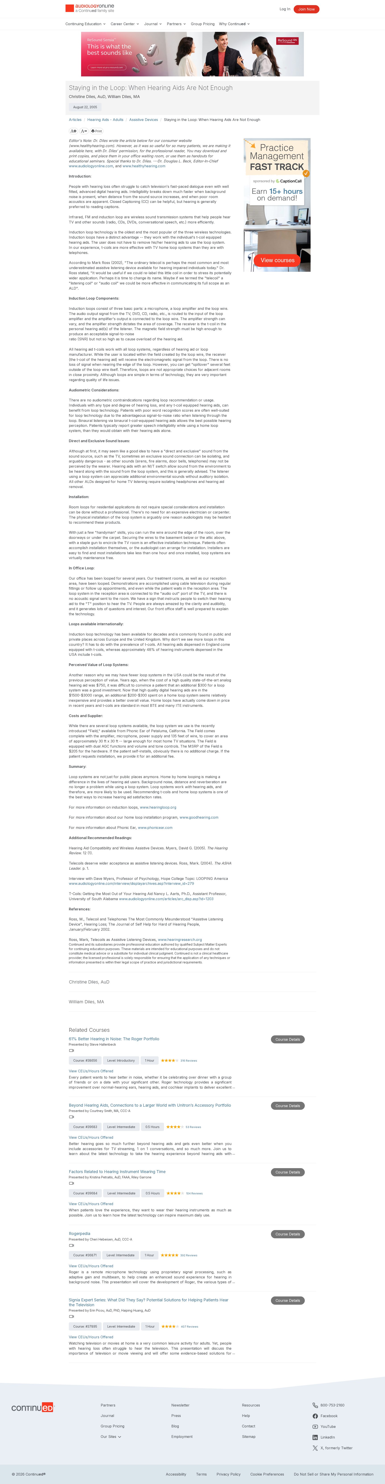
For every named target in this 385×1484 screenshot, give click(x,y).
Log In (285, 9)
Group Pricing (203, 24)
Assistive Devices (143, 119)
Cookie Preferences (267, 1474)
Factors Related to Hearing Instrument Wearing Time (117, 1171)
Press (176, 1415)
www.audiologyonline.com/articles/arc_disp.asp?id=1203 (166, 899)
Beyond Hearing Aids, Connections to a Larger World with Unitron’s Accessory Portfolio (150, 1105)
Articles (75, 119)
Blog (175, 1426)
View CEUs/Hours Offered (91, 1071)
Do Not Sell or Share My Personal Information (333, 1474)
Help (246, 1415)
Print (98, 131)
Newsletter (180, 1405)
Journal (151, 24)
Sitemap (249, 1436)
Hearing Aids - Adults (105, 119)
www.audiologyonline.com (91, 166)
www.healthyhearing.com (144, 166)
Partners (175, 24)
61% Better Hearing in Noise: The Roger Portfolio (114, 1038)
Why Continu (232, 24)
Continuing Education (84, 24)
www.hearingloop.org (158, 807)
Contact (248, 1426)
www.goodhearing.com (199, 817)
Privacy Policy (229, 1474)
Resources (251, 1405)
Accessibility (176, 1474)
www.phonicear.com (155, 827)
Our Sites (109, 1436)
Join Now (306, 9)
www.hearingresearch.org (180, 939)
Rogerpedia (79, 1233)
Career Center (123, 24)
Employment (181, 1436)
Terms (201, 1474)
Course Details (288, 1039)
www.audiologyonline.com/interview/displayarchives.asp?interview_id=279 (131, 883)
